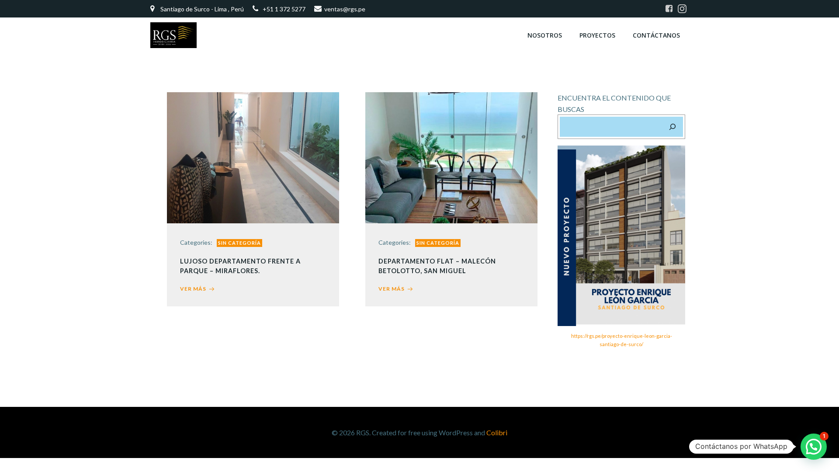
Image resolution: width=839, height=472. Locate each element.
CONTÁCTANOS (656, 35)
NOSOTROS (544, 35)
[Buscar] (672, 127)
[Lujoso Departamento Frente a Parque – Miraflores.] (253, 157)
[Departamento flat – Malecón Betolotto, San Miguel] (451, 157)
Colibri (496, 432)
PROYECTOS (597, 35)
